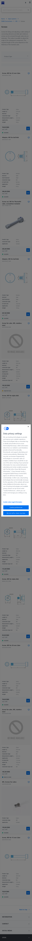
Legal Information (17, 502)
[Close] (28, 427)
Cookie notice (7, 502)
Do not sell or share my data (16, 513)
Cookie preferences (16, 507)
